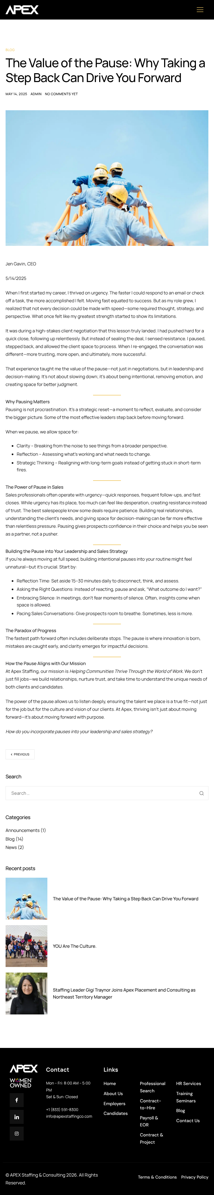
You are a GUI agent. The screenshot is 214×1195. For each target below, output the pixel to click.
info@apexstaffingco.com (69, 1116)
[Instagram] (17, 1134)
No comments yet (61, 94)
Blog (10, 49)
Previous (22, 754)
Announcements (23, 830)
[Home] (22, 9)
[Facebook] (17, 1100)
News (11, 847)
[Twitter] (17, 1117)
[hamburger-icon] (202, 10)
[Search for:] (107, 793)
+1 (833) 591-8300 (62, 1109)
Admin (36, 94)
